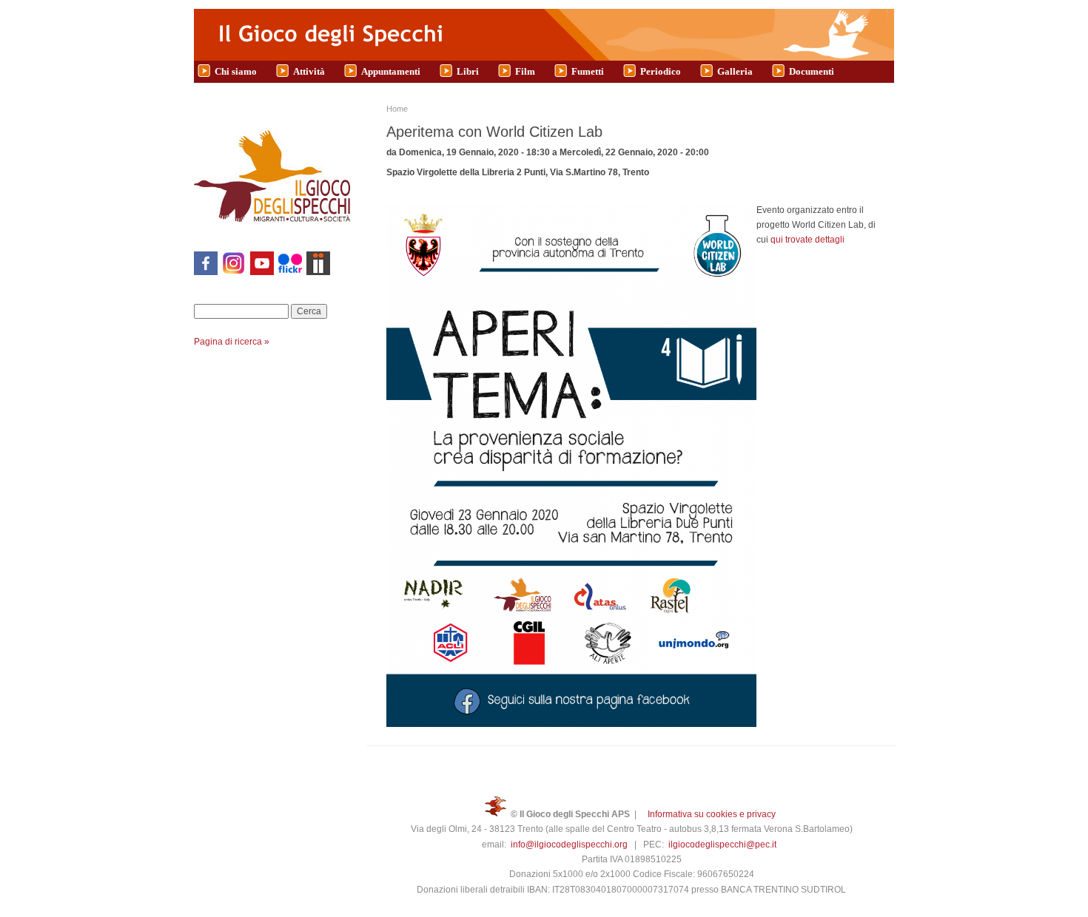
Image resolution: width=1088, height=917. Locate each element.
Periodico (660, 71)
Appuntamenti (390, 71)
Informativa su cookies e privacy (712, 814)
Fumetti (587, 71)
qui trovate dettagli (807, 239)
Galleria (735, 71)
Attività (309, 71)
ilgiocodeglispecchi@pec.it (722, 844)
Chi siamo (236, 71)
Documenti (811, 71)
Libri (468, 71)
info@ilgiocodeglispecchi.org (569, 844)
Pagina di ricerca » (231, 341)
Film (525, 71)
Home (397, 108)
